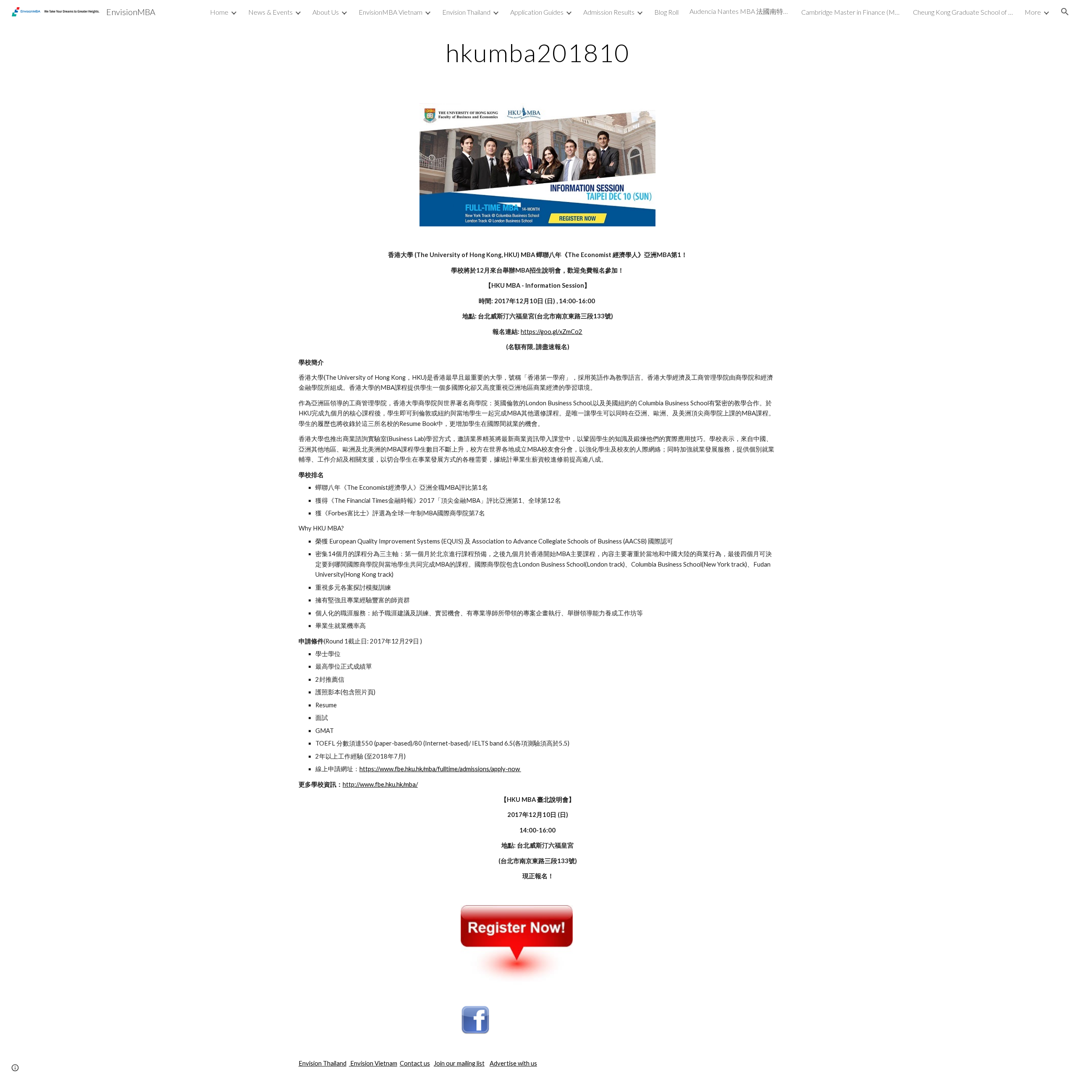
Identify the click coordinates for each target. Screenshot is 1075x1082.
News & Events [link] (270, 12)
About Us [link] (325, 12)
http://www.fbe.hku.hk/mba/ (380, 784)
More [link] (1033, 12)
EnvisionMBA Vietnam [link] (390, 12)
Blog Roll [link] (666, 12)
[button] (1065, 12)
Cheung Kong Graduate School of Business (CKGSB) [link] (963, 12)
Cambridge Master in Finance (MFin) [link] (851, 12)
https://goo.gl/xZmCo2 (551, 331)
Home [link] (219, 12)
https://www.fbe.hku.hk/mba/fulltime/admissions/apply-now (440, 768)
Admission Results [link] (609, 12)
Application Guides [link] (537, 12)
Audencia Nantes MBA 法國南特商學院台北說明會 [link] (740, 11)
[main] (537, 52)
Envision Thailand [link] (466, 12)
